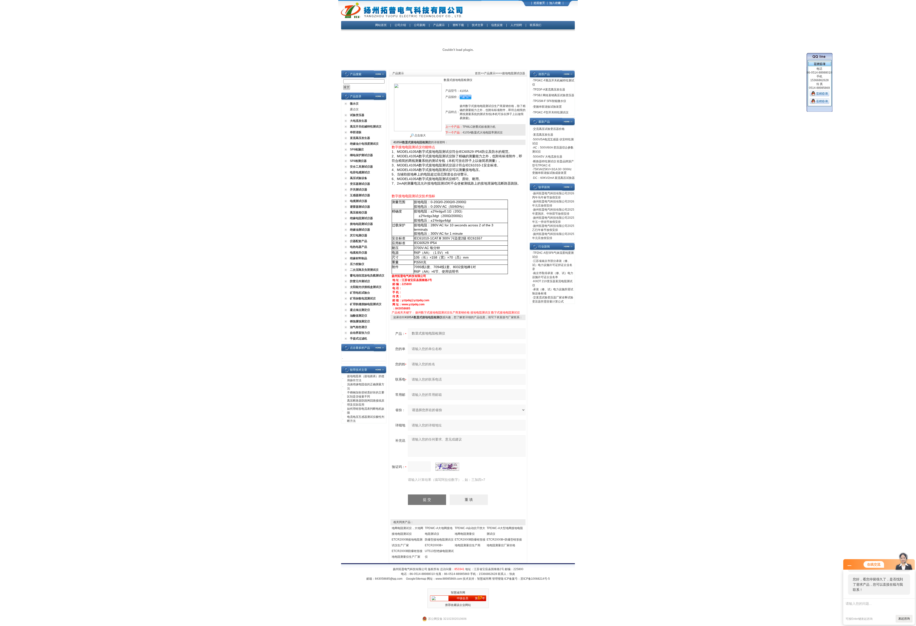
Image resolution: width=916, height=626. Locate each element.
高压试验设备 (358, 178)
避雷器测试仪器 (360, 206)
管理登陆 (498, 578)
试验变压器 (357, 115)
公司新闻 (420, 25)
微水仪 (354, 103)
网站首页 (381, 25)
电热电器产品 (358, 247)
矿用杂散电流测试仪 (363, 298)
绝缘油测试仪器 (360, 229)
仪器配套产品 (358, 241)
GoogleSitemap (416, 578)
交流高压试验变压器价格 (549, 129)
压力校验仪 (357, 264)
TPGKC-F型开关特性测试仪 (550, 112)
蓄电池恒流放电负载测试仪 (367, 275)
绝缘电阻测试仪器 (361, 218)
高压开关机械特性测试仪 (365, 126)
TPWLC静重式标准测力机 (479, 126)
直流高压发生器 (360, 138)
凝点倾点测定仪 (360, 310)
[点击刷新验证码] (447, 467)
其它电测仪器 (358, 235)
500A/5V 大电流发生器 (547, 156)
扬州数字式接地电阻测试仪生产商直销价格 (442, 312)
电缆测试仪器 (358, 201)
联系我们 (535, 25)
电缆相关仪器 (358, 252)
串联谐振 (355, 132)
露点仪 (354, 109)
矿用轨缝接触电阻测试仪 (365, 304)
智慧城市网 (484, 578)
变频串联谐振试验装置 (547, 106)
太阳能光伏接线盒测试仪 (365, 287)
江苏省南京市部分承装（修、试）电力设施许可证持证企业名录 (552, 265)
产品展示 (439, 25)
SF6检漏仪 (357, 149)
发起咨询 (904, 618)
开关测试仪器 (358, 189)
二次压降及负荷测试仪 (364, 269)
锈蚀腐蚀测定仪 (360, 321)
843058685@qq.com (388, 578)
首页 (478, 73)
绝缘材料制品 (358, 258)
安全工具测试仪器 (361, 166)
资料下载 (458, 25)
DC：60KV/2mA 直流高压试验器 (554, 178)
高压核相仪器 (358, 212)
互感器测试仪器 (360, 195)
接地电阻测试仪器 (361, 224)
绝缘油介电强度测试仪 (364, 143)
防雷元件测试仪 (360, 281)
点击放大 (420, 135)
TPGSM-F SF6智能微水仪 (549, 101)
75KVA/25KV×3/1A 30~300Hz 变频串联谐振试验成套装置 (552, 171)
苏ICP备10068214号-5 (535, 578)
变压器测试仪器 (360, 184)
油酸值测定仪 (358, 315)
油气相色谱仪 (358, 327)
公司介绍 (400, 25)
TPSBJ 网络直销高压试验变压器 (553, 95)
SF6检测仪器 (358, 161)
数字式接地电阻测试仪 (505, 312)
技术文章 (477, 25)
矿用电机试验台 (360, 292)
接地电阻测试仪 (480, 312)
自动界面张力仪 (360, 332)
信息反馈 (497, 25)
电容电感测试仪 (360, 172)
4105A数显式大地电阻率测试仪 (483, 132)
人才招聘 (516, 25)
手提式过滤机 (358, 338)
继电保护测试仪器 (361, 155)
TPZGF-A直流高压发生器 (549, 89)
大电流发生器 (358, 120)
